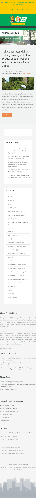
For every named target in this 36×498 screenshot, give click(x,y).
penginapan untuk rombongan (16, 246)
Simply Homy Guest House (12, 73)
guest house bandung (14, 211)
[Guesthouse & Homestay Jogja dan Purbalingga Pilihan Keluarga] (18, 19)
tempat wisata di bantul (14, 261)
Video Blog (11, 286)
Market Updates (12, 235)
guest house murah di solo (15, 215)
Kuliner (10, 228)
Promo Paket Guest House (15, 253)
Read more (7, 115)
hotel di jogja (11, 218)
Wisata (10, 294)
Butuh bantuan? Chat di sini (9, 389)
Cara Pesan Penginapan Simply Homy (12, 381)
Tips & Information (13, 283)
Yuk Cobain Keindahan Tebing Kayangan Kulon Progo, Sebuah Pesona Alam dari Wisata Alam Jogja (16, 58)
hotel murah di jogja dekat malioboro (18, 222)
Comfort (10, 200)
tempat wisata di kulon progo (16, 272)
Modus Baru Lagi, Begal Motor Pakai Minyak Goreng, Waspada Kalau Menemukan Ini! (18, 164)
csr (8, 204)
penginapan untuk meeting (15, 242)
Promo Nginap (12, 250)
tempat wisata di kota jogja (15, 268)
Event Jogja (11, 208)
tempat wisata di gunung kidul (16, 264)
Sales (9, 257)
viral (9, 290)
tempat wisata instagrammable (17, 279)
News (9, 239)
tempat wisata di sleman (15, 275)
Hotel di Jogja (5, 417)
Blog (9, 197)
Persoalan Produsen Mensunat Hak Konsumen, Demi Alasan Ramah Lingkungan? (18, 151)
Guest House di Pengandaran (9, 411)
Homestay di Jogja (6, 414)
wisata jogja (26, 73)
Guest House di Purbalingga (9, 408)
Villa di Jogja (5, 420)
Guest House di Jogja (7, 405)
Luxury (9, 231)
